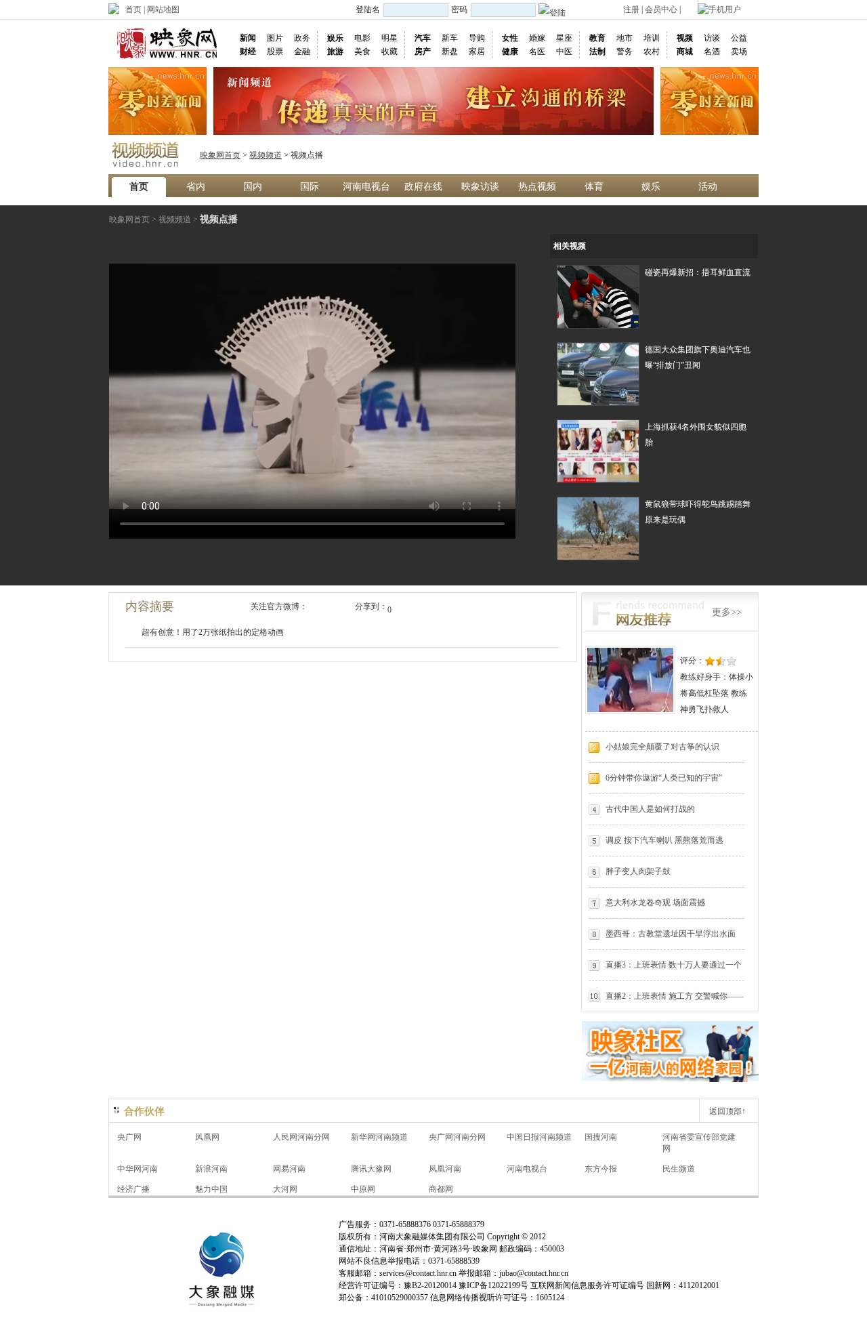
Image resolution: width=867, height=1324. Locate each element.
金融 (302, 51)
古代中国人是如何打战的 (650, 809)
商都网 (441, 1189)
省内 (195, 187)
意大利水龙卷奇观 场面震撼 (655, 902)
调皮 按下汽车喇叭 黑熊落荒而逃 (664, 840)
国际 (309, 187)
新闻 (248, 38)
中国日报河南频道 (539, 1137)
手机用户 (725, 9)
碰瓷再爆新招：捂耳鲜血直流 (697, 272)
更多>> (727, 612)
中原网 (363, 1189)
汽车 (423, 38)
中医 (564, 51)
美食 (362, 51)
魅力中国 (211, 1189)
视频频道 (265, 155)
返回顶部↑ (727, 1111)
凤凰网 (207, 1137)
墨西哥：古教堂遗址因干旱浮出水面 (671, 933)
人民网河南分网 (301, 1137)
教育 (597, 38)
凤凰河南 (445, 1169)
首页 (133, 9)
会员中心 (661, 9)
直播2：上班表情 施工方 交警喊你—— (675, 996)
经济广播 (133, 1189)
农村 (651, 51)
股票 (275, 51)
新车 (450, 38)
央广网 (129, 1137)
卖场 (739, 51)
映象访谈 (480, 187)
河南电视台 (366, 187)
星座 (564, 38)
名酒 (712, 51)
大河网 (285, 1189)
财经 (248, 51)
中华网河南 (137, 1169)
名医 (537, 51)
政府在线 (423, 187)
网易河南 (289, 1169)
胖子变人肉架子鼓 (638, 871)
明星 (389, 38)
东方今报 (601, 1169)
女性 (510, 38)
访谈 (712, 38)
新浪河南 (211, 1169)
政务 (302, 38)
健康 (510, 51)
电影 (362, 38)
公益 (739, 38)
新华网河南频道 (379, 1137)
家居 (477, 51)
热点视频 (537, 187)
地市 (624, 38)
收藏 (389, 51)
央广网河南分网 (457, 1137)
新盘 (450, 51)
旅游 (335, 51)
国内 (252, 187)
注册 (631, 9)
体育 (594, 187)
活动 (707, 187)
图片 (275, 38)
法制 (597, 51)
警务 (624, 51)
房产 (423, 51)
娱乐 (335, 38)
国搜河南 (601, 1137)
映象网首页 (220, 155)
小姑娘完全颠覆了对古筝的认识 (662, 746)
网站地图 (163, 9)
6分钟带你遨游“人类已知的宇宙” (664, 778)
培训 (651, 38)
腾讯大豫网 (371, 1169)
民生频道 (678, 1169)
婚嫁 (537, 38)
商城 (685, 51)
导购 (477, 38)
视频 (685, 38)
